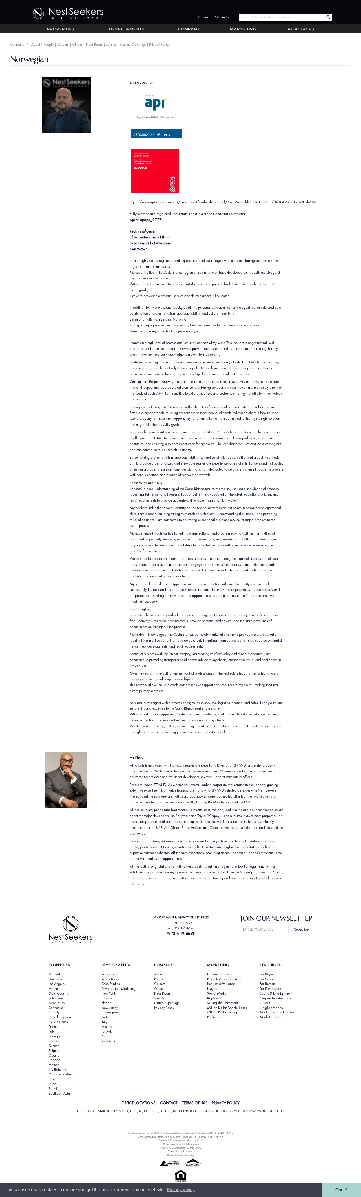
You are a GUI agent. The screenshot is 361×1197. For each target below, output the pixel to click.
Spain (53, 1041)
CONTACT (168, 1102)
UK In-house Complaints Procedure (180, 1144)
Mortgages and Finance (277, 1012)
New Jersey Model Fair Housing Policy (180, 1148)
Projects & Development (224, 979)
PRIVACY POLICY (226, 1102)
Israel (52, 1079)
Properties (60, 29)
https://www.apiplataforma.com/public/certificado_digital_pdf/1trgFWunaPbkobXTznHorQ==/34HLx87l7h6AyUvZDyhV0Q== (225, 202)
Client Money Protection (180, 1151)
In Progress (109, 974)
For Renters (268, 984)
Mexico (54, 1065)
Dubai (53, 1084)
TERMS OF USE (194, 1102)
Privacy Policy (159, 44)
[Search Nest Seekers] (328, 17)
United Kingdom (60, 1017)
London (106, 998)
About (35, 44)
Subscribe (301, 929)
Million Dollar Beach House (227, 1008)
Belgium (54, 1050)
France (53, 1026)
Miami (53, 988)
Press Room (94, 44)
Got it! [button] (341, 1189)
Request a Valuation (221, 984)
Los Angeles (57, 984)
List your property (219, 974)
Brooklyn (55, 1012)
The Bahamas (58, 1069)
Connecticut (57, 1008)
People (49, 44)
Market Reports (271, 1017)
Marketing (243, 29)
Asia (104, 1036)
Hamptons (56, 979)
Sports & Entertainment (276, 993)
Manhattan (56, 974)
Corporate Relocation (275, 998)
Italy (52, 1031)
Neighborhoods (271, 1008)
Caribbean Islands (62, 1074)
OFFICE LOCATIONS (138, 1102)
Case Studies (110, 984)
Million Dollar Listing (222, 1012)
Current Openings (133, 44)
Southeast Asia (59, 1093)
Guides (265, 1003)
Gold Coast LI (59, 993)
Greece (54, 1046)
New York (108, 993)
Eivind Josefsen (142, 82)
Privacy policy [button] (181, 1189)
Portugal (55, 1036)
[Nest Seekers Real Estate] (64, 13)
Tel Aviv (107, 1031)
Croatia (54, 1055)
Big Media (214, 998)
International (110, 979)
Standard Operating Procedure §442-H (180, 1140)
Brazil (53, 1088)
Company (189, 29)
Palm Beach (57, 998)
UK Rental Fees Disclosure (180, 1155)
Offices (77, 44)
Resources (301, 29)
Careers (63, 44)
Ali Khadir (138, 757)
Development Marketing (118, 988)
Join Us (111, 44)
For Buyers (267, 974)
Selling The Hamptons (222, 1003)
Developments (126, 29)
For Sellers (267, 979)
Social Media (217, 993)
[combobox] (281, 17)
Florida (106, 1003)
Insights (212, 988)
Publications (215, 1017)
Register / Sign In (214, 17)
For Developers (270, 988)
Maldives (108, 1041)
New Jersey (57, 1003)
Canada (54, 1060)
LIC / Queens (58, 1022)
